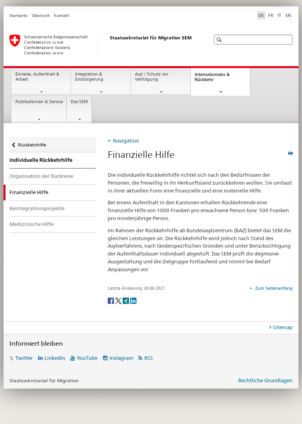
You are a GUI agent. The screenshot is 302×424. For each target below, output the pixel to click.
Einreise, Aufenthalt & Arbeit (37, 77)
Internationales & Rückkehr (212, 79)
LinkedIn (54, 358)
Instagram (121, 358)
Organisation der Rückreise (41, 176)
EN (288, 15)
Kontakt (61, 15)
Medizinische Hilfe (31, 224)
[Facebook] (111, 300)
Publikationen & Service (39, 101)
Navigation (126, 140)
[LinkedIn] (133, 300)
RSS (148, 358)
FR (270, 15)
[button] (220, 39)
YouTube (87, 358)
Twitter (24, 358)
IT (279, 15)
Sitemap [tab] (283, 327)
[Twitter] (119, 300)
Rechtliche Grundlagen (265, 380)
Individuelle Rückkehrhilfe (40, 160)
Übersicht (41, 15)
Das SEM (79, 101)
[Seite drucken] (290, 153)
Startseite (18, 15)
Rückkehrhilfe (32, 142)
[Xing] (126, 300)
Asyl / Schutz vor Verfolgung (151, 77)
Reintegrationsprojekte (36, 208)
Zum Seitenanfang (273, 288)
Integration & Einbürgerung (89, 77)
